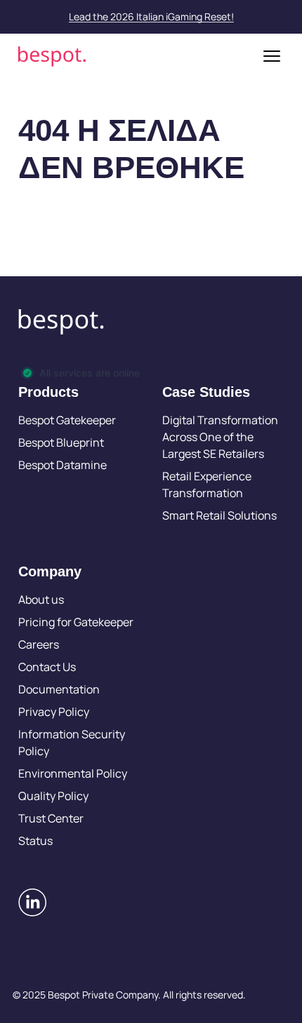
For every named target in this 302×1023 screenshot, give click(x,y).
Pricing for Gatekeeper (75, 622)
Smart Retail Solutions (219, 515)
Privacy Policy (53, 711)
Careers (38, 644)
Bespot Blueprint (61, 442)
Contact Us (47, 667)
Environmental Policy (72, 773)
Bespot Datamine (62, 465)
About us (41, 599)
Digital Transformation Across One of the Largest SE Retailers (220, 436)
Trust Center (51, 818)
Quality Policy (53, 796)
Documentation (59, 689)
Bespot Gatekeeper (67, 420)
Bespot (52, 56)
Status (35, 840)
